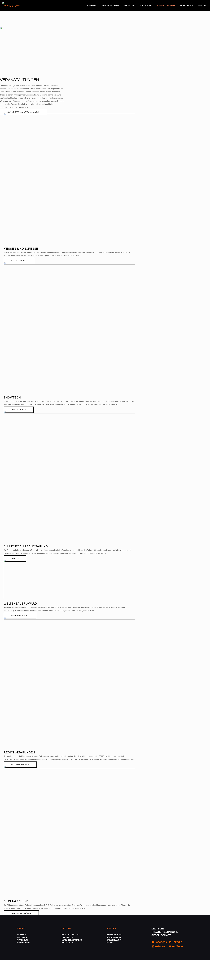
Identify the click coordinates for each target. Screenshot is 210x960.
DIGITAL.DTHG (67, 943)
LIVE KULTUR (67, 937)
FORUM (109, 943)
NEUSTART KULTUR (70, 935)
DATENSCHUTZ (24, 943)
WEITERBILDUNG (114, 935)
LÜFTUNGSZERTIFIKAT (71, 940)
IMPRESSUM (22, 940)
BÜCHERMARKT (113, 937)
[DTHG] (11, 5)
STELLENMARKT (113, 940)
